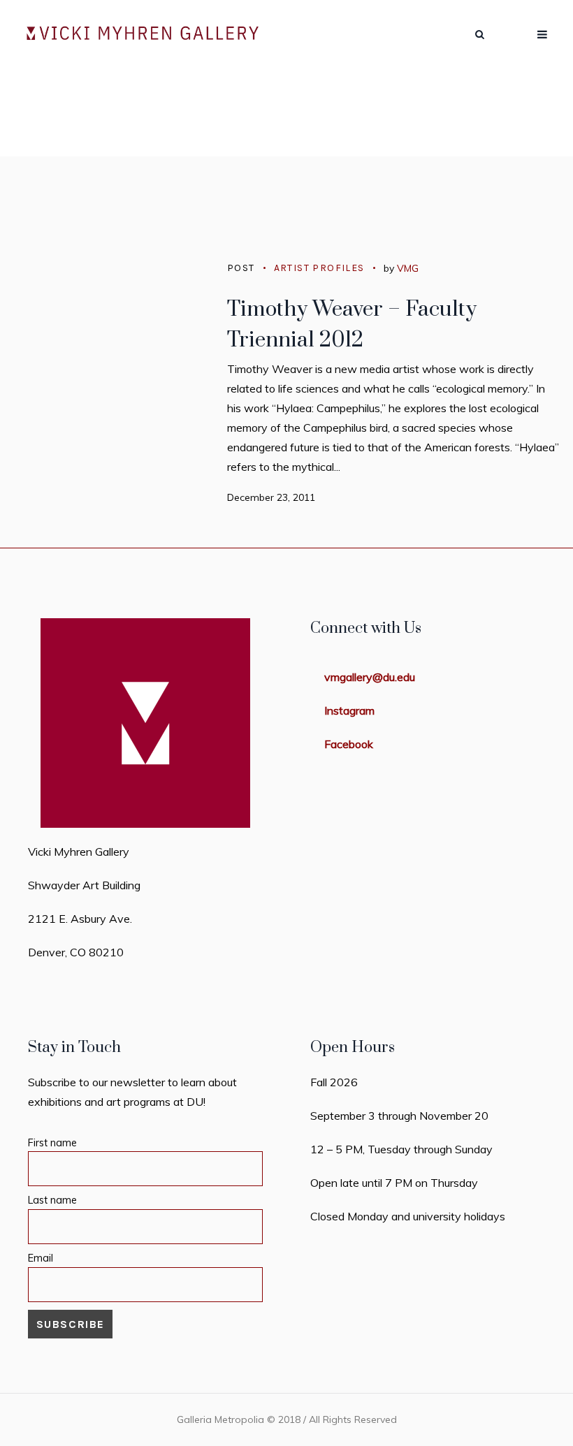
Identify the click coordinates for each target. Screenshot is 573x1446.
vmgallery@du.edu (369, 677)
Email (40, 1258)
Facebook (348, 744)
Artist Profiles (319, 268)
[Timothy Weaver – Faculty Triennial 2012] (105, 352)
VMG (408, 268)
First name (52, 1143)
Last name (52, 1200)
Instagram (349, 710)
